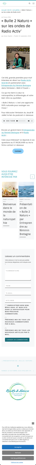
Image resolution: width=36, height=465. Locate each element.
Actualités (16, 10)
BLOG (9, 10)
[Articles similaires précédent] (28, 177)
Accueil (4, 10)
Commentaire (12, 271)
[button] (33, 423)
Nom (8, 286)
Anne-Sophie (8, 36)
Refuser (18, 453)
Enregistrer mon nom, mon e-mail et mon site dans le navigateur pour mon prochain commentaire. (17, 310)
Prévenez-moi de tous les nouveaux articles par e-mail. (17, 332)
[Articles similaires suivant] (32, 177)
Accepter (18, 447)
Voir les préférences (18, 458)
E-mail (9, 293)
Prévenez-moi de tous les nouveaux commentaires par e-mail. (17, 322)
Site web (10, 300)
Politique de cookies (17, 462)
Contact (18, 151)
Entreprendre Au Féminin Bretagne (16, 85)
